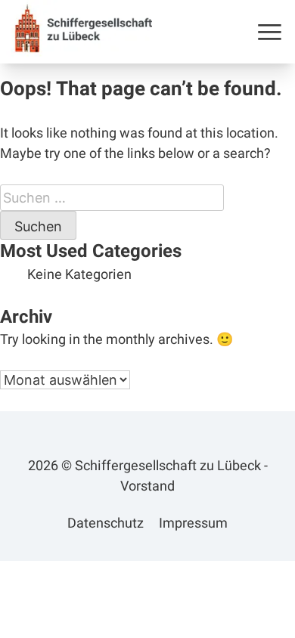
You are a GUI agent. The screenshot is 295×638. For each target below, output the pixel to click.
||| (270, 31)
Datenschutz (105, 523)
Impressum (193, 523)
